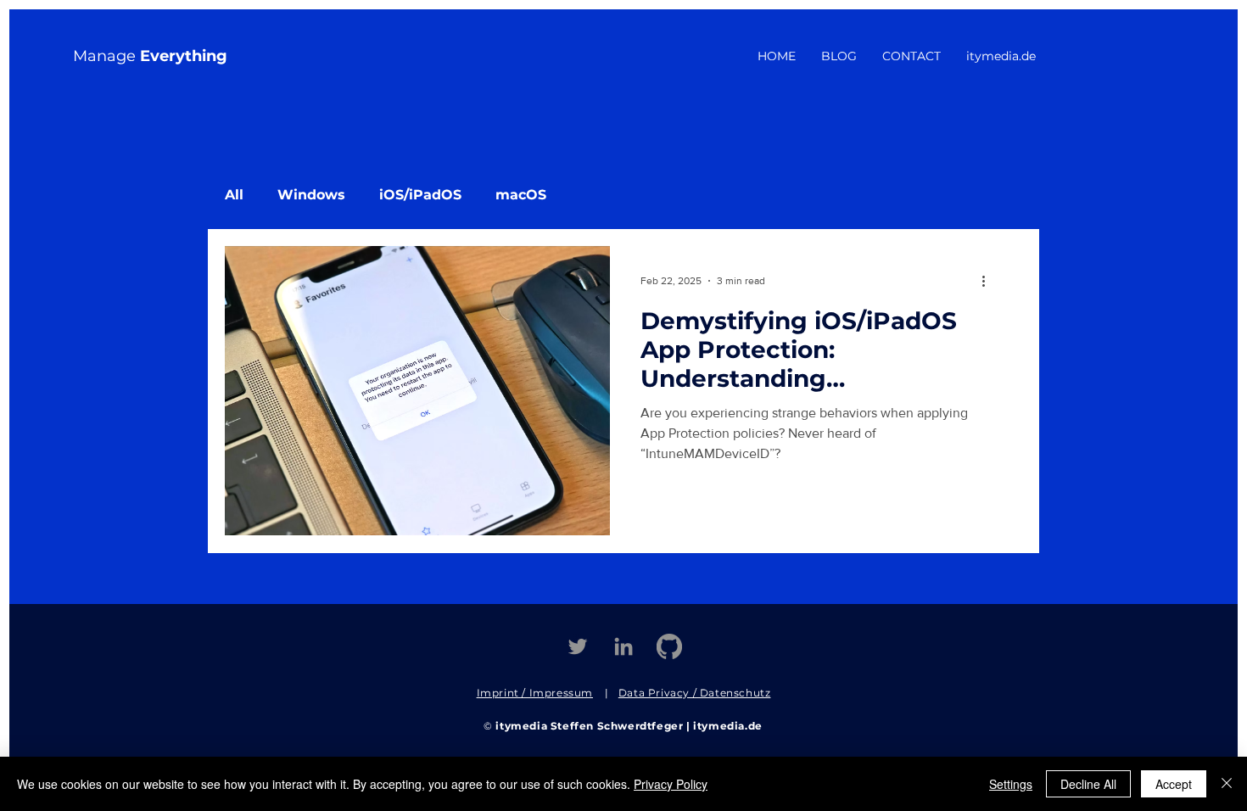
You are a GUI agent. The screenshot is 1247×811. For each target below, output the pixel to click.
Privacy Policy (670, 783)
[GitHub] (669, 646)
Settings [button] (1010, 783)
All (234, 195)
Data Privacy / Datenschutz (694, 692)
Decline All (1088, 783)
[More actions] (989, 281)
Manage (150, 56)
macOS (520, 195)
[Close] (1226, 783)
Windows (311, 195)
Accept (1173, 783)
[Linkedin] (623, 646)
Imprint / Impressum (535, 692)
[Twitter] (577, 646)
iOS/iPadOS (420, 195)
